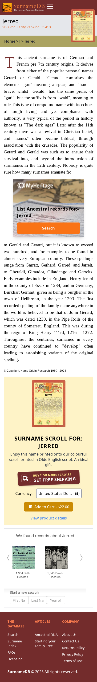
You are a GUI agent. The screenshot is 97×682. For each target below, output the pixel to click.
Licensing (15, 659)
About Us (69, 634)
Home (9, 41)
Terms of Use (72, 661)
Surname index (15, 643)
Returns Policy (73, 647)
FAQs (12, 652)
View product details (48, 518)
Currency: (23, 493)
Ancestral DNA (46, 634)
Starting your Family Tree (45, 643)
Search (48, 228)
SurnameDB (19, 671)
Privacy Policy (72, 654)
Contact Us (70, 641)
